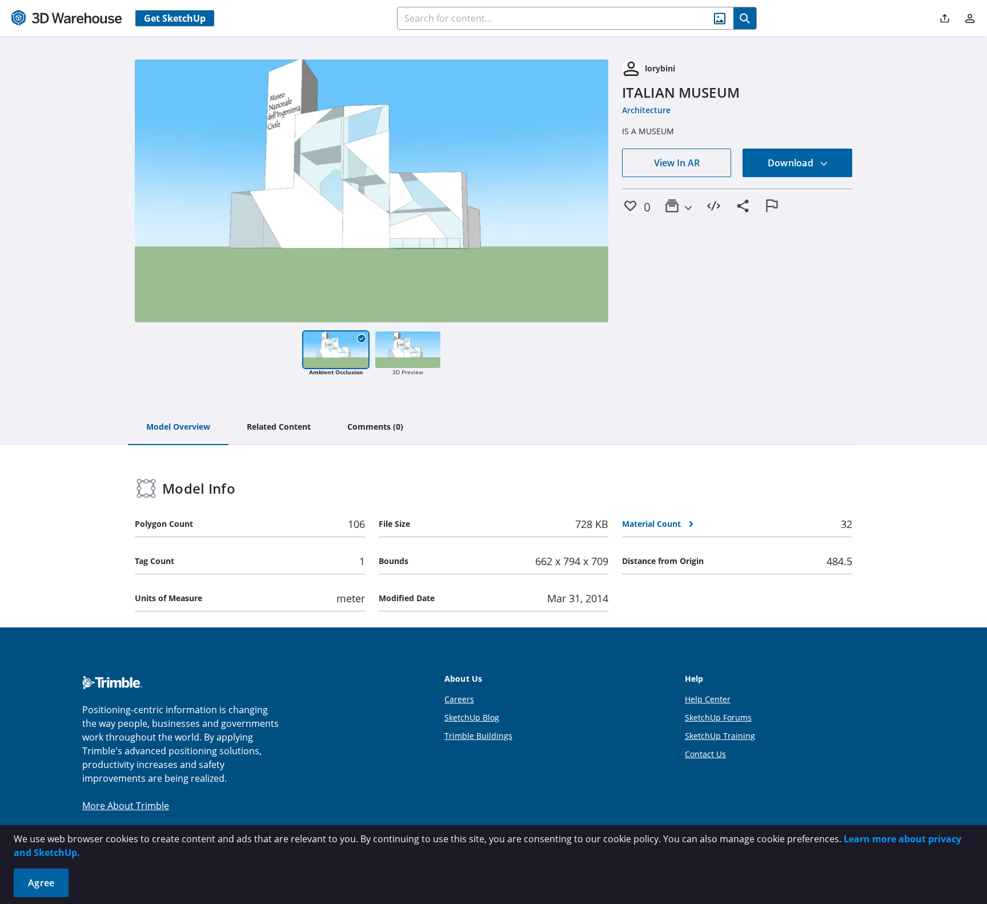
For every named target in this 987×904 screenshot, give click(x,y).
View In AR (677, 163)
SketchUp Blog (471, 717)
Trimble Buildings (478, 735)
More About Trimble (125, 805)
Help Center (708, 699)
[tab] (178, 427)
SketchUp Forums (718, 717)
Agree (41, 883)
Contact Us (705, 754)
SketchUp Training (720, 735)
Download (792, 163)
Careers (459, 699)
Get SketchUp (175, 18)
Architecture (646, 110)
